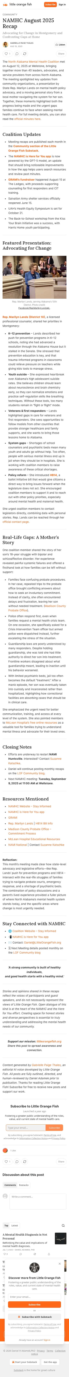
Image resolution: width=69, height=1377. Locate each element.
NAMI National (17, 844)
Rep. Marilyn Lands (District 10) (24, 317)
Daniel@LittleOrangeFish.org (42, 942)
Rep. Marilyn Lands (20, 823)
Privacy (41, 1350)
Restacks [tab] (23, 1185)
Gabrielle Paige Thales (21, 43)
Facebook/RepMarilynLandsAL (34, 308)
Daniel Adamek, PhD (25, 1250)
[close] (59, 1263)
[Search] (63, 1225)
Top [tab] (6, 1225)
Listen (62, 44)
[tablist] (16, 1185)
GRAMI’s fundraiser (21, 179)
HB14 (53, 475)
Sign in (62, 4)
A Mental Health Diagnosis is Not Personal (25, 1236)
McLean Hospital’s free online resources (31, 722)
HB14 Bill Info (44, 823)
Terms (50, 1350)
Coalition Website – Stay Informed (34, 931)
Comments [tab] (10, 1185)
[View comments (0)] (17, 53)
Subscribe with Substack (37, 1316)
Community (10, 14)
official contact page (16, 521)
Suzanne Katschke (52, 844)
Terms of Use (50, 1324)
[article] (34, 1244)
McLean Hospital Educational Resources (34, 839)
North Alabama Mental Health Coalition (33, 61)
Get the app (50, 1362)
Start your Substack (26, 1362)
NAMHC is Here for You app (32, 156)
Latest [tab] (14, 1225)
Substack (18, 1370)
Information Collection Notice (40, 1327)
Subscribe (50, 4)
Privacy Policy (34, 1330)
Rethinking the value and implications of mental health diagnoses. (25, 1244)
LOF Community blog (30, 773)
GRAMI (12, 817)
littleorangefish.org (49, 1041)
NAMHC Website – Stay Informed (29, 806)
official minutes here (27, 119)
